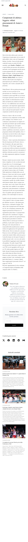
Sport (4, 14)
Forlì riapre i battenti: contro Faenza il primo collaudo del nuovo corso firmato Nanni (12, 408)
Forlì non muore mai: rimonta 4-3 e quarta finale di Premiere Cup (14, 374)
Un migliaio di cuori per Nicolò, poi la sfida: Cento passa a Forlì (13, 443)
